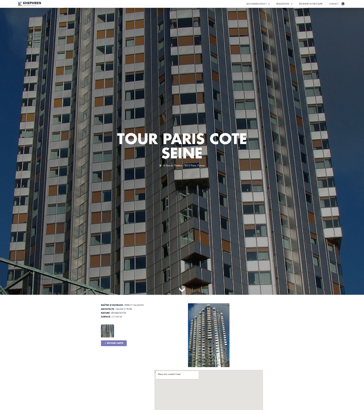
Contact (334, 4)
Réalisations (282, 4)
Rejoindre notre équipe (311, 4)
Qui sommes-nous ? (256, 4)
